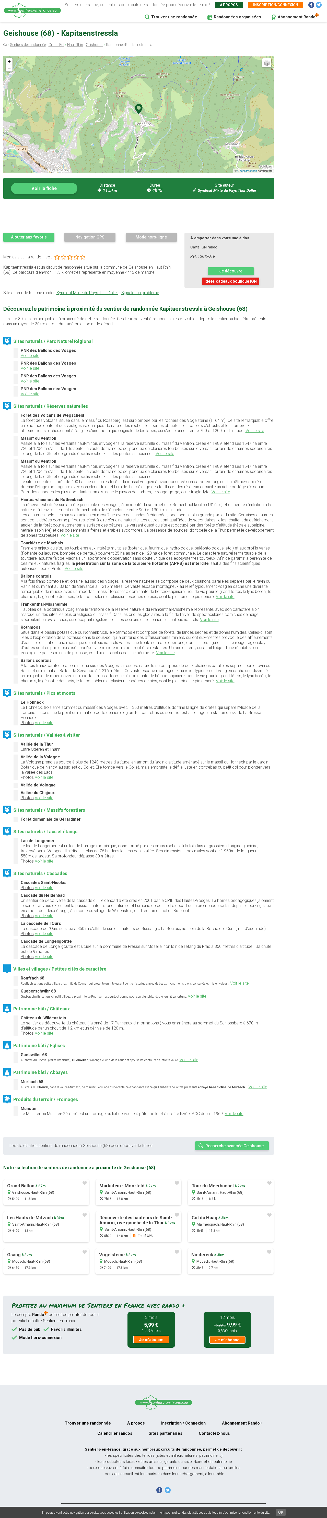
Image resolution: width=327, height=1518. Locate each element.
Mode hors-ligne (151, 237)
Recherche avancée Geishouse (234, 1145)
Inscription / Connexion (183, 1423)
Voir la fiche (44, 188)
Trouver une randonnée (174, 17)
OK (281, 1512)
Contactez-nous (214, 1433)
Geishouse (94, 45)
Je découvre (230, 271)
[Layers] (266, 62)
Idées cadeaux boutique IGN (231, 281)
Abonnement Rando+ (242, 1423)
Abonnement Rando (297, 17)
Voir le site (30, 355)
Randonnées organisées (237, 17)
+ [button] (9, 61)
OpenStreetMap (247, 171)
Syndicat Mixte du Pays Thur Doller (227, 190)
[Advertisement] (138, 215)
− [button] (9, 68)
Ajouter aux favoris (29, 237)
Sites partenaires (165, 1433)
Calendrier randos (114, 1433)
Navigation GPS (89, 237)
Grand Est (56, 45)
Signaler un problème (140, 292)
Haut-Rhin (75, 45)
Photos (27, 722)
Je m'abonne (151, 1339)
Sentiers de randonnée (28, 45)
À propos (229, 5)
